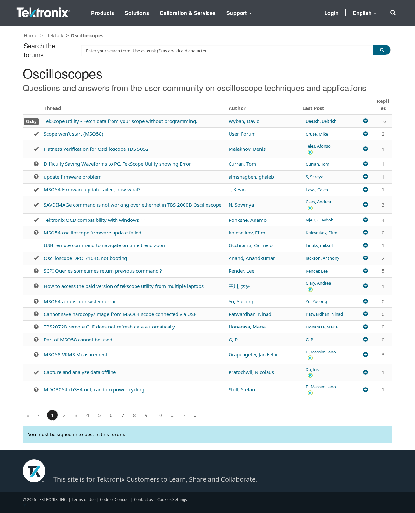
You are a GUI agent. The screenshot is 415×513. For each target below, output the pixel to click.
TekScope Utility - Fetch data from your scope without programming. (120, 121)
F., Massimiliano (321, 352)
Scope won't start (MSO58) (73, 133)
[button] (392, 12)
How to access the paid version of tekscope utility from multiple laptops (124, 286)
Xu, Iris (312, 369)
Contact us (143, 499)
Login (331, 13)
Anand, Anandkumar (252, 258)
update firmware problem (72, 176)
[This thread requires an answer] (36, 164)
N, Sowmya (241, 204)
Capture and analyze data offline (80, 372)
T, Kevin (237, 189)
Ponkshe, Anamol (248, 220)
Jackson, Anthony (322, 258)
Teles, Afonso (318, 146)
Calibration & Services (188, 13)
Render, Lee (241, 271)
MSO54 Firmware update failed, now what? (92, 189)
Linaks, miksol (319, 245)
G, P (233, 339)
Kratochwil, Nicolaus (251, 372)
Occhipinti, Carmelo (251, 245)
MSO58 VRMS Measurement (75, 354)
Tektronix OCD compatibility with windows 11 (95, 220)
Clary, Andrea (318, 202)
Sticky (31, 121)
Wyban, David (244, 121)
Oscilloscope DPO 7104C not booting (85, 258)
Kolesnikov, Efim (247, 232)
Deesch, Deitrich (321, 121)
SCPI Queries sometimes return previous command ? (103, 271)
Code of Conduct (115, 499)
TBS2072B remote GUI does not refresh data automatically (109, 326)
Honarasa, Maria (247, 326)
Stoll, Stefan (242, 389)
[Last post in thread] (365, 121)
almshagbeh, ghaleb (251, 176)
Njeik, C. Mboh (320, 220)
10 (159, 415)
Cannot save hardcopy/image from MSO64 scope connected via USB (120, 314)
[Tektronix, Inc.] (43, 11)
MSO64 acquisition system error (80, 301)
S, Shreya (314, 177)
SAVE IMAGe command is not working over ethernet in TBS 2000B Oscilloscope (132, 204)
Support (237, 13)
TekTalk (55, 35)
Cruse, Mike (317, 134)
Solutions (137, 13)
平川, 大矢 (240, 286)
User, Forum (242, 133)
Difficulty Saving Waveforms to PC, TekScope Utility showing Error (117, 164)
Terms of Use (84, 499)
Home (30, 35)
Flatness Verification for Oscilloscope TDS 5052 (96, 149)
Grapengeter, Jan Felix (253, 354)
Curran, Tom (242, 164)
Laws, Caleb (317, 190)
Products (102, 13)
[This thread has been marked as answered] (36, 134)
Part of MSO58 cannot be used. (78, 339)
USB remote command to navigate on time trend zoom (105, 245)
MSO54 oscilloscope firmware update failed (92, 232)
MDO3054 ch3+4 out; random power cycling (94, 389)
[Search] (382, 50)
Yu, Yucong (241, 301)
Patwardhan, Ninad (250, 314)
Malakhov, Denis (247, 149)
